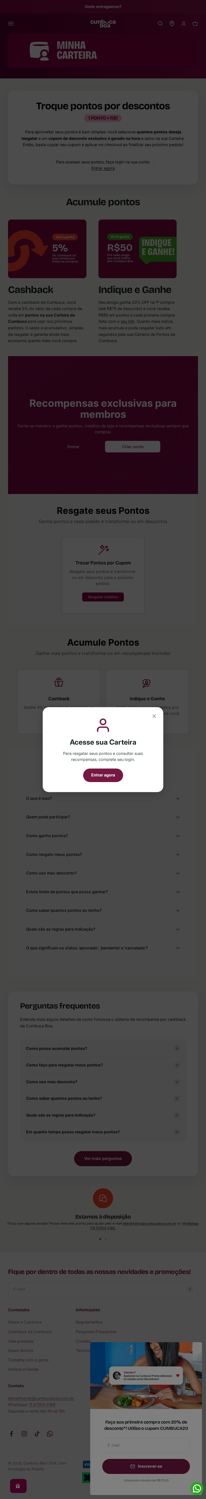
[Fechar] (154, 717)
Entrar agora (103, 775)
